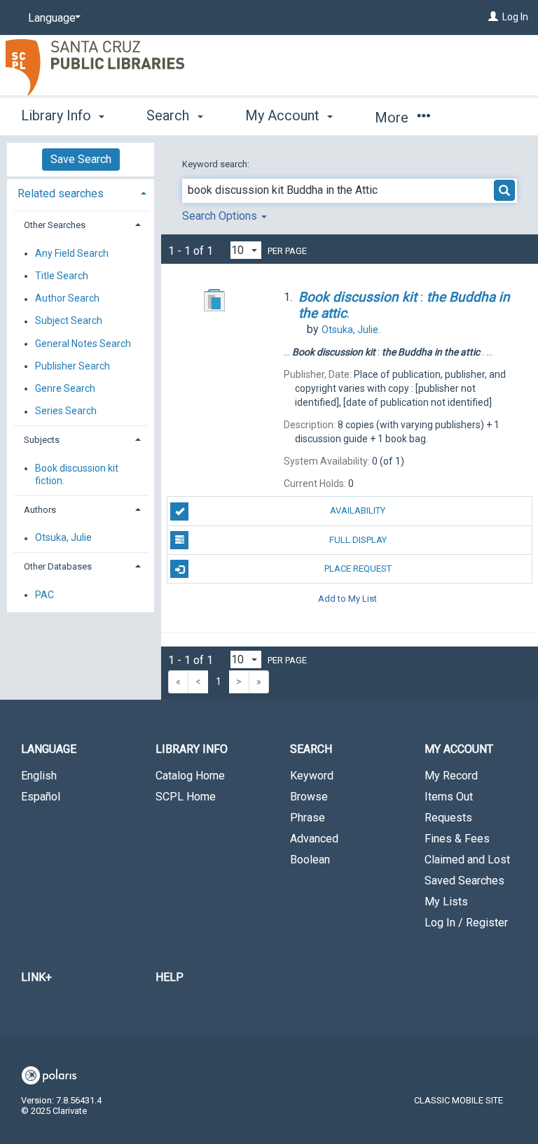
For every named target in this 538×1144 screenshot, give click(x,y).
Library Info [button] (58, 115)
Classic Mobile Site (458, 1100)
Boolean (310, 859)
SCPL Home (186, 796)
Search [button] (169, 115)
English (39, 775)
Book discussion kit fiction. (76, 474)
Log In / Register (466, 922)
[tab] (80, 192)
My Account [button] (284, 115)
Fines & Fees (457, 838)
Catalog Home (190, 775)
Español (40, 796)
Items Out (449, 796)
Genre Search (65, 388)
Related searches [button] (61, 193)
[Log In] (493, 16)
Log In (515, 16)
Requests (448, 817)
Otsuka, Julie (63, 538)
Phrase (307, 817)
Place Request (358, 568)
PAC (44, 594)
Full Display (358, 540)
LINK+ (36, 977)
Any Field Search (72, 253)
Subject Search (68, 321)
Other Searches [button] (54, 225)
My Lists (446, 901)
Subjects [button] (42, 440)
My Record (451, 775)
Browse (309, 796)
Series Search (66, 411)
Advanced (314, 838)
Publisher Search (72, 366)
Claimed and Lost (467, 859)
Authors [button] (40, 509)
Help (170, 977)
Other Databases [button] (58, 566)
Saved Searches (464, 880)
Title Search (61, 275)
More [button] (393, 117)
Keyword (311, 775)
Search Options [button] (221, 216)
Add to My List (347, 598)
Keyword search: (216, 164)
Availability (357, 510)
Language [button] (48, 749)
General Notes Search (83, 343)
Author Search (67, 298)
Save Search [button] (80, 159)
